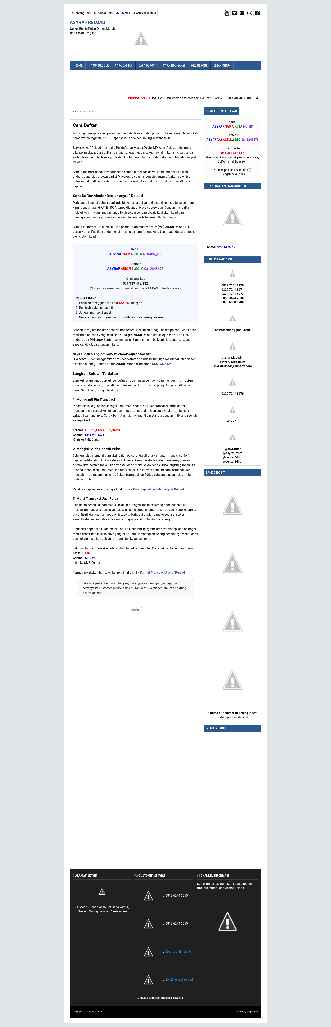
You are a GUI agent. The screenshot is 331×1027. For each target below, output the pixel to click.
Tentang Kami (82, 13)
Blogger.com (252, 1011)
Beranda (135, 610)
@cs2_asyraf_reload (179, 979)
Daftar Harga (167, 217)
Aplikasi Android (145, 13)
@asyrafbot (233, 449)
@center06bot (232, 457)
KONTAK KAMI (162, 364)
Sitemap (124, 13)
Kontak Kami (105, 13)
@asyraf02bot (232, 453)
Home (76, 111)
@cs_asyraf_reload (178, 951)
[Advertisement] (165, 81)
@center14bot (232, 461)
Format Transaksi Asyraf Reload (162, 572)
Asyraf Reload (87, 22)
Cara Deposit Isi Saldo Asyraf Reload (158, 489)
